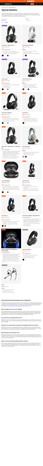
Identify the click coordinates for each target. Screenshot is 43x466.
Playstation (13, 305)
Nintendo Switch (18, 305)
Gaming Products (5, 7)
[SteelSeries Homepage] (8, 3)
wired (10, 304)
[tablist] (27, 3)
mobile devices (24, 305)
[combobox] (34, 20)
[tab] (27, 3)
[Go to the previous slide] (2, 1)
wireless (14, 304)
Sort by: (27, 18)
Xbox (9, 305)
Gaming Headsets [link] (12, 7)
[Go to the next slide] (41, 1)
